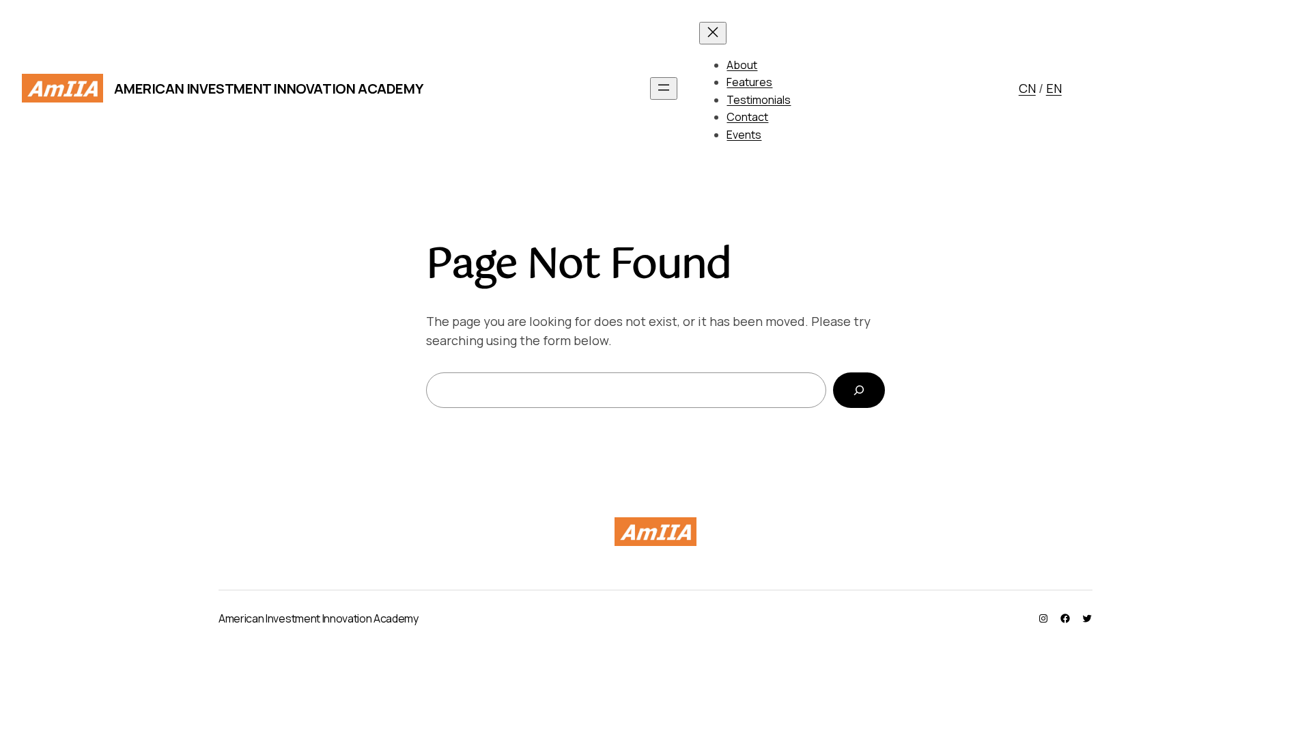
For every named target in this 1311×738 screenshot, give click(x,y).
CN (1027, 88)
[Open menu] (663, 88)
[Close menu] (713, 33)
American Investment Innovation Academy (268, 88)
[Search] (859, 390)
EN (1054, 88)
